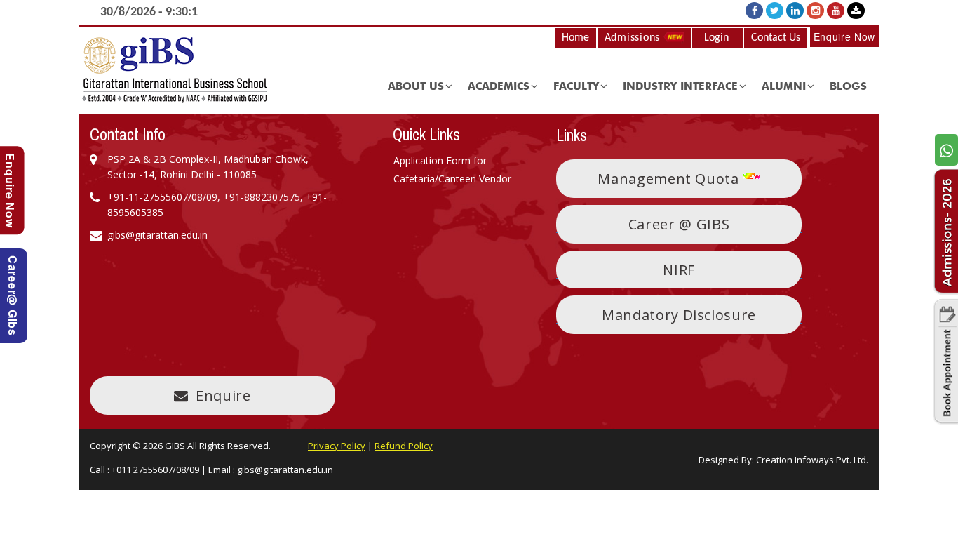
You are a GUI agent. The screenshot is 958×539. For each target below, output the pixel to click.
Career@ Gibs (13, 295)
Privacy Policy (336, 445)
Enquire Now (844, 36)
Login (716, 38)
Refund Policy (404, 445)
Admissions (634, 38)
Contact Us (775, 38)
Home (575, 38)
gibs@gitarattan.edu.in (285, 469)
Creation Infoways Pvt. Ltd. (812, 459)
